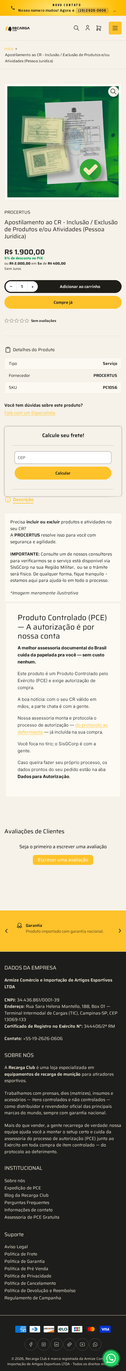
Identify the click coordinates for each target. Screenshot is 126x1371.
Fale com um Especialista (29, 412)
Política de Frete (20, 1254)
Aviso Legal (16, 1246)
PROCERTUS (17, 212)
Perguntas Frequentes (26, 1202)
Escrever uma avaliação (63, 859)
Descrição (23, 499)
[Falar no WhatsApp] (111, 1358)
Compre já (63, 302)
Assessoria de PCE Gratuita (31, 1217)
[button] (17, 321)
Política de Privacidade (27, 1275)
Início (9, 49)
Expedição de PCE (22, 1187)
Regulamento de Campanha (32, 1297)
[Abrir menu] (115, 28)
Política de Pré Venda (26, 1268)
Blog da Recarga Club (26, 1195)
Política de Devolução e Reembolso (40, 1290)
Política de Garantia (24, 1261)
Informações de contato (28, 1209)
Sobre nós (14, 1180)
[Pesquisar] (76, 28)
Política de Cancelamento (30, 1283)
